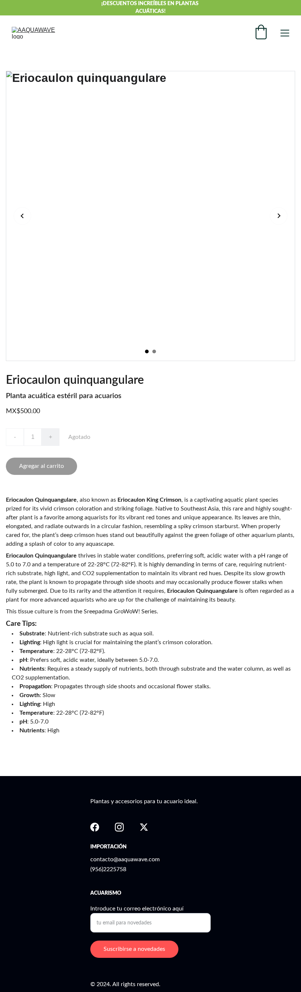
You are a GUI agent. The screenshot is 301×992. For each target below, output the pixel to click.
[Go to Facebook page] (94, 827)
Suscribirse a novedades (134, 949)
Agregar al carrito (41, 466)
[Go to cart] (261, 33)
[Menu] (284, 33)
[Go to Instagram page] (119, 827)
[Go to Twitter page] (143, 827)
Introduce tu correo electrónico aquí (137, 909)
